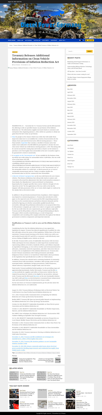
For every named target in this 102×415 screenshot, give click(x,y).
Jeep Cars (69, 163)
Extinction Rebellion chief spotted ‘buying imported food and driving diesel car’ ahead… (27, 376)
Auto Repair (28, 40)
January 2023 (70, 122)
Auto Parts (45, 40)
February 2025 (71, 95)
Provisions (39, 352)
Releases (49, 352)
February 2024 (71, 104)
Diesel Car (20, 40)
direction (36, 276)
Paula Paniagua (16, 65)
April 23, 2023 (24, 380)
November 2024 (71, 98)
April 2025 (70, 92)
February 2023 (71, 119)
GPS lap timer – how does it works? (76, 71)
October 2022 (71, 131)
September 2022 (71, 134)
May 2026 (70, 89)
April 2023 (70, 113)
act (16, 352)
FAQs (13, 137)
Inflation (28, 352)
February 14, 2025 (25, 407)
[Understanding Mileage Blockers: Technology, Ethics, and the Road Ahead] (42, 393)
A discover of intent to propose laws (23, 176)
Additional (20, 352)
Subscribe (90, 40)
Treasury (53, 352)
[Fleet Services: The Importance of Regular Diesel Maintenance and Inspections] (70, 404)
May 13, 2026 (24, 397)
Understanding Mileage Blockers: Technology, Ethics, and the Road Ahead (56, 393)
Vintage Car (70, 166)
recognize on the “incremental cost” (24, 155)
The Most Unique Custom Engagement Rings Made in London (56, 404)
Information (33, 352)
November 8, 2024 (53, 408)
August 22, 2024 (81, 408)
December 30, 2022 (26, 65)
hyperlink (24, 143)
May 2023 (70, 110)
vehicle (58, 352)
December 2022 (71, 125)
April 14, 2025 (80, 396)
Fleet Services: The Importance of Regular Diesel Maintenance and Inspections (83, 405)
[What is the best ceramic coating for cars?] (14, 404)
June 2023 (70, 107)
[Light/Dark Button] (80, 40)
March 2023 (70, 116)
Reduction (44, 352)
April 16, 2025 (52, 397)
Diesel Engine (11, 40)
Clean (24, 352)
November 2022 (71, 128)
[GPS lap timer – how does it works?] (70, 393)
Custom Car (37, 40)
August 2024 (70, 101)
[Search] (84, 40)
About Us (61, 40)
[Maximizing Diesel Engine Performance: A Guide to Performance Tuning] (14, 393)
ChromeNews (55, 413)
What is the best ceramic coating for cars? (78, 74)
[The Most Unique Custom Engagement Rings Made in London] (42, 404)
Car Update (54, 40)
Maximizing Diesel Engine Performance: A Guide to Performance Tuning (27, 393)
